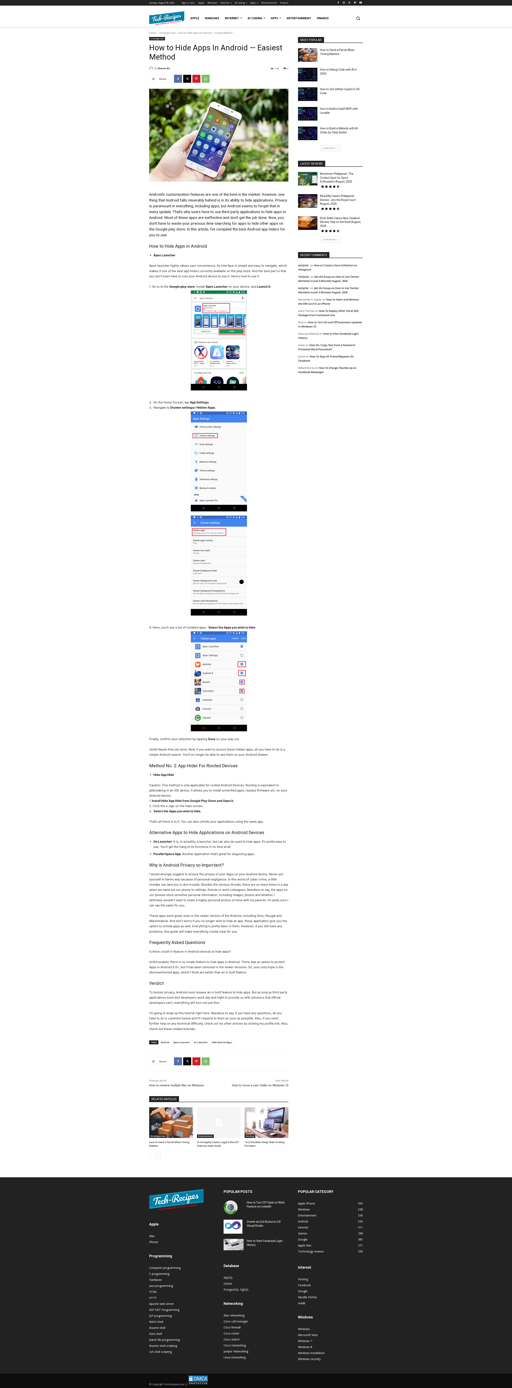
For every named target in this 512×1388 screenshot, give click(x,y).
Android (165, 1042)
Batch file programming (164, 1340)
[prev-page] (151, 1155)
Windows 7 (305, 1341)
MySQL (228, 1277)
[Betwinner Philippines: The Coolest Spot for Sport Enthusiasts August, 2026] (307, 179)
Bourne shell (157, 1328)
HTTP (153, 1298)
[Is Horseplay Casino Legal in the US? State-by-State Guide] (219, 1122)
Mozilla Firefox (307, 1297)
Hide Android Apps (222, 1042)
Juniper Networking (236, 1351)
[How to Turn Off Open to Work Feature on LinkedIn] (231, 1207)
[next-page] (158, 1155)
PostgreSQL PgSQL (236, 1289)
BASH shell (156, 1322)
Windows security (309, 1359)
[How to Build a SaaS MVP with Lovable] (307, 114)
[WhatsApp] (206, 79)
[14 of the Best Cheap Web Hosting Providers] (266, 1122)
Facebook (304, 1285)
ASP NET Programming (164, 1310)
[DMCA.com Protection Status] (198, 1384)
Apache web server (161, 1304)
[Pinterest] (196, 79)
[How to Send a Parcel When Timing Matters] (171, 1122)
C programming (159, 1274)
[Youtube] (360, 3)
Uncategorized (167, 33)
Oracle (228, 1283)
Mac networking (234, 1315)
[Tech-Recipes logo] (166, 18)
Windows (304, 1329)
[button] (358, 18)
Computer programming (165, 1268)
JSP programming (160, 1316)
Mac (152, 1236)
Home (152, 33)
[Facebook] (338, 3)
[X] (349, 3)
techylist (303, 265)
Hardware (155, 1280)
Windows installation (311, 1353)
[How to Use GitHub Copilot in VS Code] (307, 94)
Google (302, 1291)
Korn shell (155, 1334)
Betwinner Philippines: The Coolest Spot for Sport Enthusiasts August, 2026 (336, 177)
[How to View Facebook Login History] (234, 1244)
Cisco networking (235, 1345)
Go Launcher (201, 1042)
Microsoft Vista (308, 1335)
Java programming (161, 1286)
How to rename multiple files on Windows (176, 1085)
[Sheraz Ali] (151, 68)
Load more (329, 148)
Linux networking (235, 1357)
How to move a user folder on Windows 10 (260, 1085)
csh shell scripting (160, 1352)
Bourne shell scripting (163, 1346)
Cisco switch (232, 1339)
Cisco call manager (236, 1321)
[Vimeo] (355, 3)
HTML (153, 1292)
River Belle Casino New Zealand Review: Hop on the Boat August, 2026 (340, 222)
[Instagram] (344, 3)
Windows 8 (305, 1347)
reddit (301, 1303)
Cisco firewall (232, 1327)
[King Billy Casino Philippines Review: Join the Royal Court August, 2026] (307, 201)
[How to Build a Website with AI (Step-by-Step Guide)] (307, 133)
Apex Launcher (181, 1042)
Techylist (303, 276)
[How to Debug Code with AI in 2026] (307, 74)
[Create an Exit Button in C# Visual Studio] (233, 1227)
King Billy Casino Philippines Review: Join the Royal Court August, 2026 (338, 199)
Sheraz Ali (164, 68)
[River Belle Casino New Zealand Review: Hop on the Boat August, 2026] (307, 223)
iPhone (153, 1242)
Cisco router (231, 1333)
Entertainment (205, 1136)
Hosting (250, 1136)
